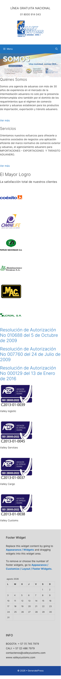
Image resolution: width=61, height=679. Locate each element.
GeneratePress (36, 670)
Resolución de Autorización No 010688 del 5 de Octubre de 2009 (29, 335)
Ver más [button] (5, 120)
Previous (3, 64)
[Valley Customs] (30, 28)
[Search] (56, 48)
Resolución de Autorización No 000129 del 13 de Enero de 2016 (28, 373)
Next (57, 64)
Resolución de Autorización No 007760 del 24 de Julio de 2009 (30, 354)
